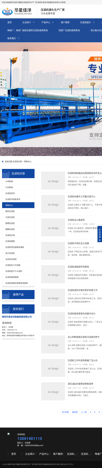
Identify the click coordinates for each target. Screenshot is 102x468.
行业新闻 (9, 187)
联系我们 (11, 38)
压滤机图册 (10, 241)
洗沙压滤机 (10, 253)
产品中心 (46, 22)
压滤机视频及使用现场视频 (16, 283)
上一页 (84, 412)
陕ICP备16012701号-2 (65, 464)
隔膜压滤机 (10, 229)
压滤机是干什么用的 (13, 271)
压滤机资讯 (10, 193)
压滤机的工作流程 (12, 265)
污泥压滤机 (10, 217)
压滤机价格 (10, 235)
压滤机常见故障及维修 (14, 247)
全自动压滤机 (11, 259)
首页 (9, 22)
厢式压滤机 (10, 211)
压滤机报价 (85, 22)
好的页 (75, 412)
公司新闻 (9, 181)
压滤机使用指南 (11, 277)
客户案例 (65, 22)
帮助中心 (27, 161)
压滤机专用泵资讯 (12, 199)
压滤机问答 (17, 161)
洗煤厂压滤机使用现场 (69, 30)
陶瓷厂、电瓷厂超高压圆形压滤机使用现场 (27, 30)
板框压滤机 (10, 223)
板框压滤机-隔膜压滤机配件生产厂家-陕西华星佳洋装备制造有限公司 (32, 464)
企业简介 (26, 22)
